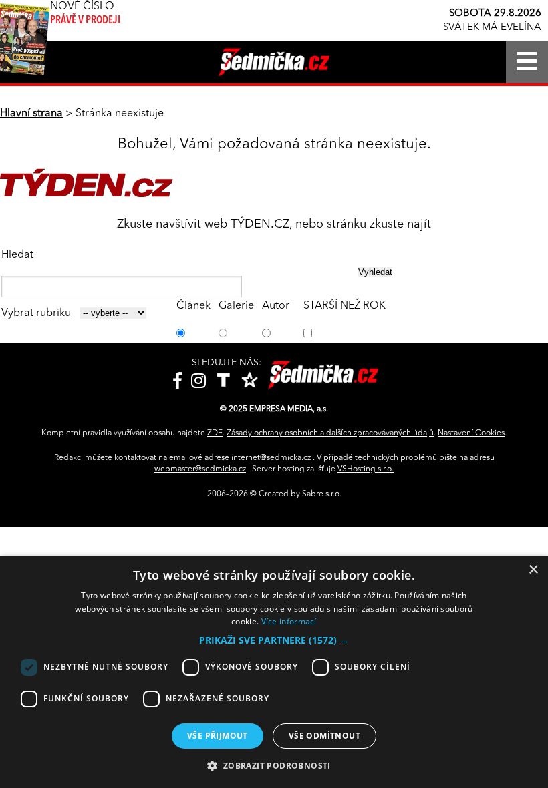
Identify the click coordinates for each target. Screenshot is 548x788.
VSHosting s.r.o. (365, 469)
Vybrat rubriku (36, 313)
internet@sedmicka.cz (271, 458)
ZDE (215, 433)
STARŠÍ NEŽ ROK (344, 306)
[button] (274, 640)
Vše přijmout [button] (217, 735)
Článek (193, 306)
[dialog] (274, 672)
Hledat (17, 255)
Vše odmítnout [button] (324, 735)
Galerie (236, 306)
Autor (275, 306)
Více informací (289, 621)
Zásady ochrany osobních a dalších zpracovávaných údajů (330, 433)
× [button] (533, 570)
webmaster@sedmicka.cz (200, 469)
